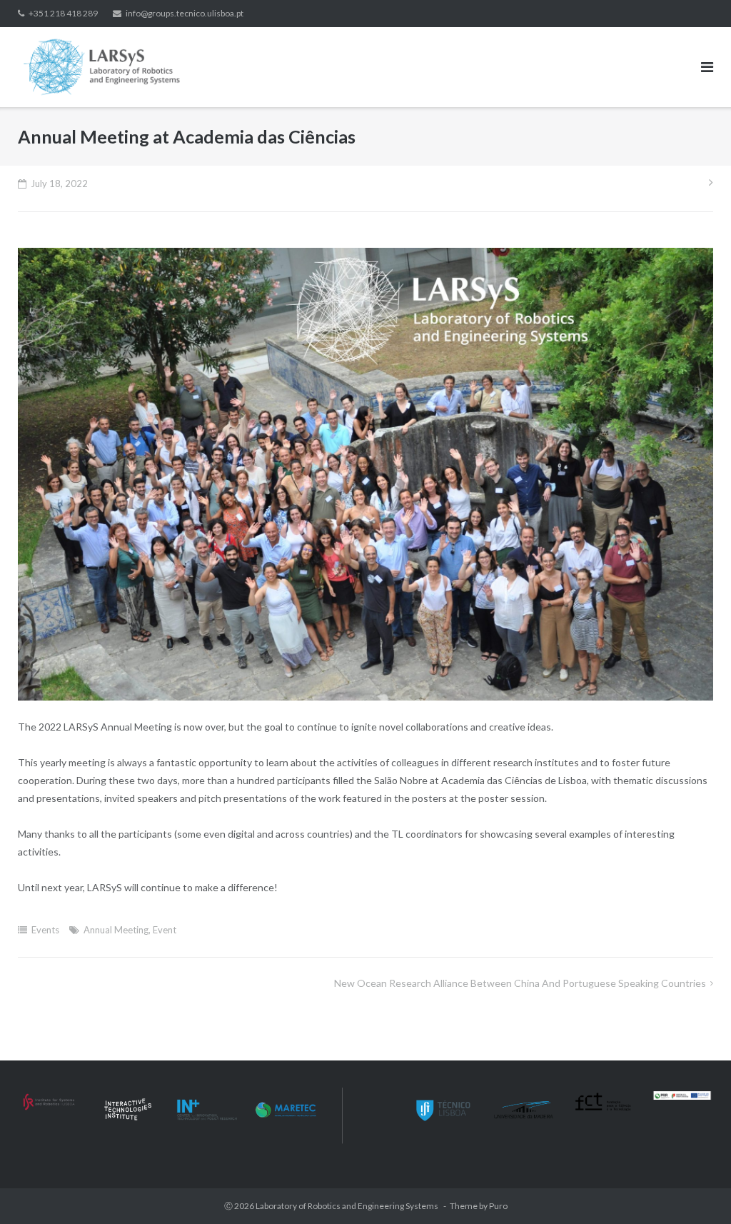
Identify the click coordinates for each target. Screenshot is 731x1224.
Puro (498, 1205)
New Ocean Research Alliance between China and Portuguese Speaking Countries (520, 983)
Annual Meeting (116, 929)
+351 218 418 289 (63, 13)
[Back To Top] (695, 1189)
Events (45, 929)
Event (164, 929)
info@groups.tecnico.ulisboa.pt (184, 13)
